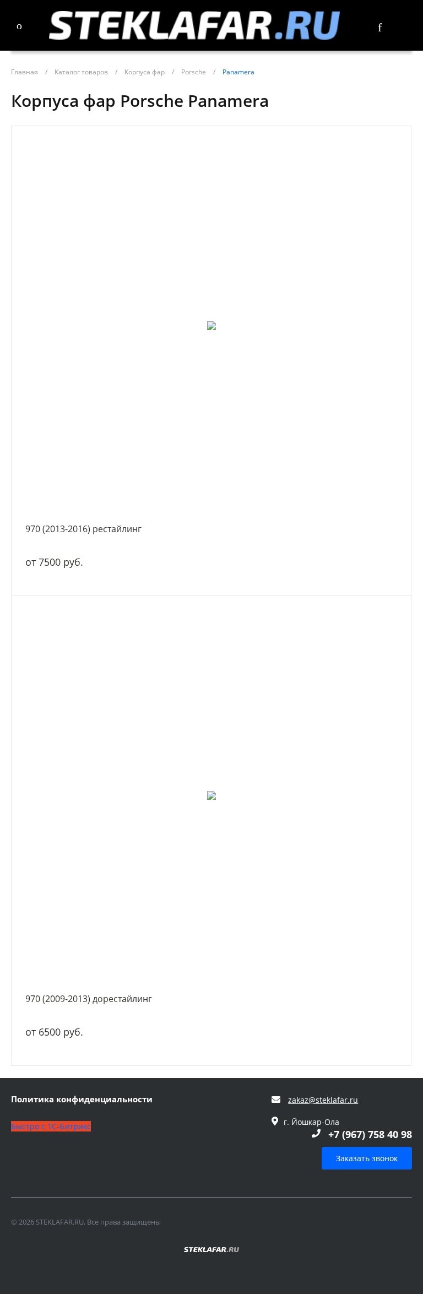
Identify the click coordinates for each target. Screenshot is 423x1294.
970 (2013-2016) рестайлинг (83, 529)
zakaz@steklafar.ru (323, 1100)
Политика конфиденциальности (82, 1099)
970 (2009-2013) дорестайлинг (88, 999)
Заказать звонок (367, 1158)
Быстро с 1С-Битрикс (51, 1126)
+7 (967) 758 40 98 (370, 1134)
